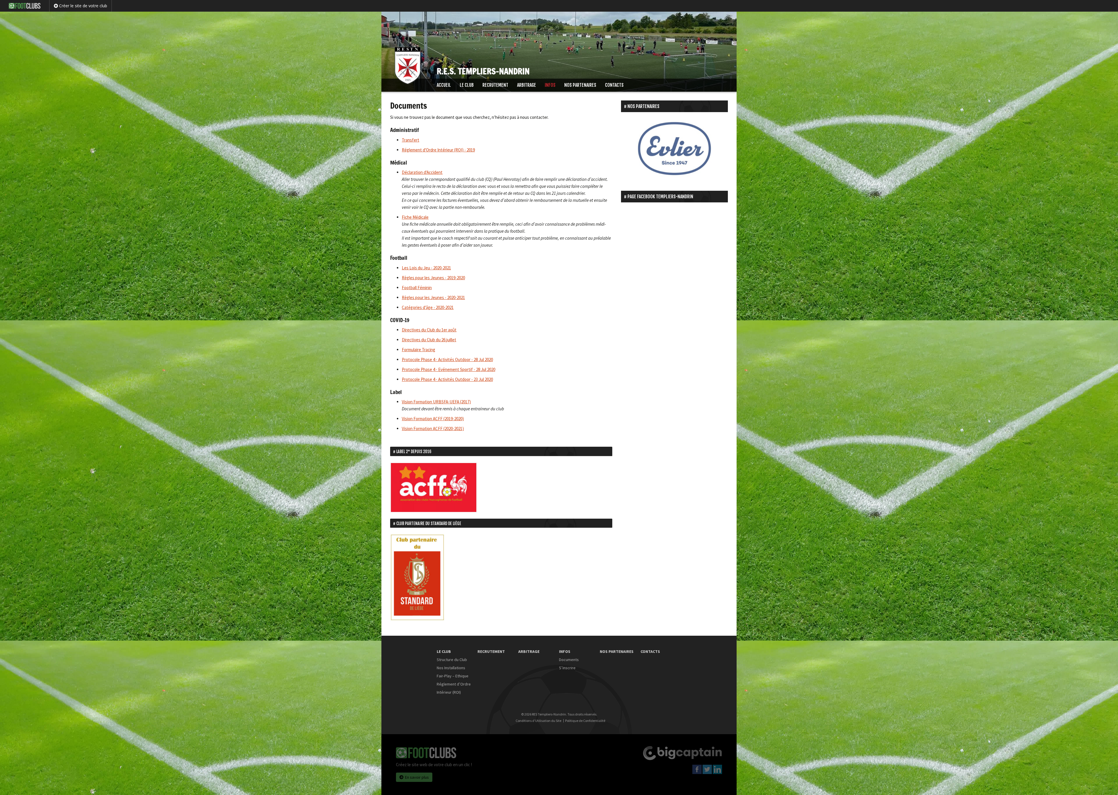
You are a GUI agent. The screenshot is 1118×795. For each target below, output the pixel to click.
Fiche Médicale (415, 217)
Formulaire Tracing (418, 349)
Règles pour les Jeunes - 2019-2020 (433, 277)
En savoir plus (417, 777)
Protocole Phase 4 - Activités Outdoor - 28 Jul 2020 (447, 359)
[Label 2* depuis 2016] (433, 487)
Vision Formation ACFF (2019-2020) (433, 418)
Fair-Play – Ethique (452, 676)
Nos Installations (451, 667)
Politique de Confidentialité (585, 720)
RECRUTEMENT (495, 85)
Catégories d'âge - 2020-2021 (428, 307)
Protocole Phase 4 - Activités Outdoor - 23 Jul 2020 (447, 379)
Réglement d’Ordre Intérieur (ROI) (454, 688)
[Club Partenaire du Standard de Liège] (417, 577)
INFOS (550, 85)
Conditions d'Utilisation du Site (538, 720)
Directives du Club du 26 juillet (429, 339)
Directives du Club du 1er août (429, 330)
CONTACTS (614, 85)
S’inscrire (567, 667)
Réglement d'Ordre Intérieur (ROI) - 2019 (438, 150)
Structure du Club (452, 659)
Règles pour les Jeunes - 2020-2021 (433, 297)
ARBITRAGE (526, 85)
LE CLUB (467, 85)
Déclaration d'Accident (422, 172)
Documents (569, 659)
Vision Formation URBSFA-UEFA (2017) (436, 401)
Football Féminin (417, 287)
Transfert (410, 140)
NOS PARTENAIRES (580, 85)
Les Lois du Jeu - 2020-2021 (426, 268)
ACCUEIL (444, 85)
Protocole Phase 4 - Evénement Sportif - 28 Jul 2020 (448, 369)
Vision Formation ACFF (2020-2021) (433, 428)
